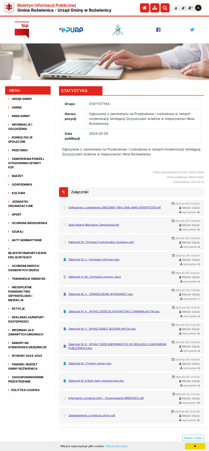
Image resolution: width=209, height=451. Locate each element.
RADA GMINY (20, 116)
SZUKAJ (17, 231)
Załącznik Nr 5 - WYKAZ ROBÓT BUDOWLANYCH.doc (102, 328)
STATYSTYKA (74, 90)
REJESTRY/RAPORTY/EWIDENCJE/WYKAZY (27, 255)
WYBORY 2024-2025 (26, 355)
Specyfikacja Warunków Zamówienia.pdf (93, 224)
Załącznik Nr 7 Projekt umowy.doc (89, 363)
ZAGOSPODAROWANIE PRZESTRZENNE (26, 379)
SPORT (16, 214)
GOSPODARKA (21, 184)
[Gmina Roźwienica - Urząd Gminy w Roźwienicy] (9, 8)
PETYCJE (18, 308)
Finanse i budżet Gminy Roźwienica (23, 366)
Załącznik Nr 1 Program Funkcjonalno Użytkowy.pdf (101, 242)
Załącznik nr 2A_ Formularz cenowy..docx (94, 276)
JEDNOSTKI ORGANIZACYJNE (20, 204)
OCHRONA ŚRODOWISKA (29, 223)
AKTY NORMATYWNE (26, 240)
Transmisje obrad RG (28, 278)
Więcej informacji (116, 446)
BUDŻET (17, 176)
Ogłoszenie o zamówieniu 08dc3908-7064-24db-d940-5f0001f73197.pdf (114, 207)
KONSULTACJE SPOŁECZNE (20, 139)
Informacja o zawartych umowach (25, 332)
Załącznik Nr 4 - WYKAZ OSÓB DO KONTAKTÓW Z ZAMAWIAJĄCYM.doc (114, 311)
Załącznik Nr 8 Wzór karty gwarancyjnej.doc (96, 380)
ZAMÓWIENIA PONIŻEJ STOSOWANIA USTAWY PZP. (26, 163)
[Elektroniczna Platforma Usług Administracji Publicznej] (71, 29)
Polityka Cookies (25, 390)
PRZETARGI (19, 150)
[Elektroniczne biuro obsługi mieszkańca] (120, 30)
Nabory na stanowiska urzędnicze (27, 345)
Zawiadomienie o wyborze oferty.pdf (91, 415)
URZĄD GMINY (21, 99)
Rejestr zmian (193, 438)
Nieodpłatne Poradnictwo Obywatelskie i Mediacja (20, 293)
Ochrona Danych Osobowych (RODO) (23, 268)
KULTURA (18, 193)
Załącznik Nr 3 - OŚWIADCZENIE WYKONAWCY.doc (100, 294)
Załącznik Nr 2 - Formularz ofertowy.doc (94, 259)
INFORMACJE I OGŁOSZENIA (20, 126)
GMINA (16, 107)
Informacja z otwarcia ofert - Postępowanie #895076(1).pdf (106, 398)
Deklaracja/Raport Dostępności (26, 319)
